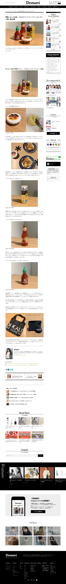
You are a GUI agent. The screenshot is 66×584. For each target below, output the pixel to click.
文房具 (48, 71)
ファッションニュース (8, 569)
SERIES (49, 6)
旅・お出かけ (26, 572)
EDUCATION (33, 6)
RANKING (55, 6)
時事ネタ (56, 70)
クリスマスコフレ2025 (16, 572)
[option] (16, 476)
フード (13, 11)
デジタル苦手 (55, 66)
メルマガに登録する (38, 511)
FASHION (11, 6)
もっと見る (53, 49)
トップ (6, 11)
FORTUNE (44, 6)
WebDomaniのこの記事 (23, 175)
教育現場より (32, 568)
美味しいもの (16, 11)
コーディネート (8, 565)
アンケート (53, 163)
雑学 (20, 565)
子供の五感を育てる (33, 565)
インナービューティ (15, 575)
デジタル (21, 568)
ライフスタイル (10, 11)
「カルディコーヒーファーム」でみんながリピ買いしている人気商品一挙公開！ (22, 365)
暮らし (25, 565)
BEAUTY (16, 6)
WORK (21, 6)
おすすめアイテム (8, 568)
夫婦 (53, 62)
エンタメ (25, 568)
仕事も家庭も (49, 62)
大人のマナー (54, 58)
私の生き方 (25, 575)
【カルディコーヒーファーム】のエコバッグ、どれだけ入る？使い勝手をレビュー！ (22, 363)
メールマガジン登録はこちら (53, 147)
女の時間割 (51, 70)
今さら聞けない (50, 58)
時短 (48, 70)
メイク (13, 565)
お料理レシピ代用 (50, 66)
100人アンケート (26, 576)
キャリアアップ (57, 62)
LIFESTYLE (26, 6)
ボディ (13, 569)
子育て (25, 571)
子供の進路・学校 (33, 571)
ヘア (13, 568)
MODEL (39, 6)
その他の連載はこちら (53, 133)
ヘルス (25, 569)
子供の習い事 (32, 569)
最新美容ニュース (15, 571)
